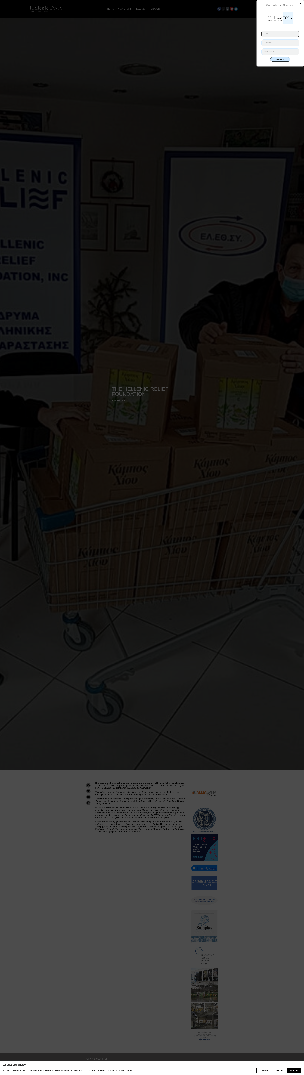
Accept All (294, 1070)
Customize (264, 1070)
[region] (152, 1068)
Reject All (279, 1070)
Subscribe (280, 59)
